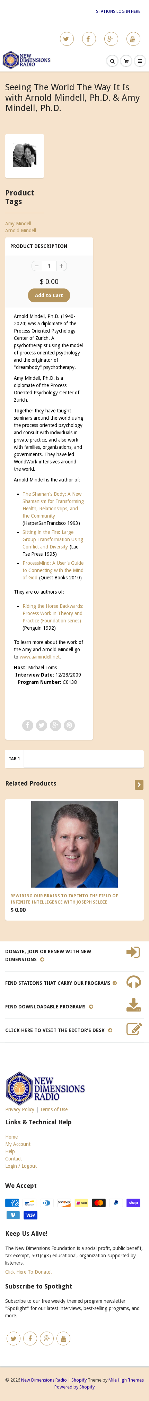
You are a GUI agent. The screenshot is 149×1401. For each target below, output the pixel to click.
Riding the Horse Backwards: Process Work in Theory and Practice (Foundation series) (53, 613)
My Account (17, 1144)
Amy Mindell (18, 223)
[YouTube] (133, 39)
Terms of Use (54, 1109)
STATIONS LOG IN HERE (118, 11)
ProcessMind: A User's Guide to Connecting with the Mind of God (53, 570)
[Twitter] (67, 39)
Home (11, 1137)
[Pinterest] (111, 39)
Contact (13, 1158)
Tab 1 (14, 758)
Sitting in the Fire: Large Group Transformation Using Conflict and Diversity (53, 539)
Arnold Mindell (20, 230)
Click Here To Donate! (28, 1272)
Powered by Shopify (74, 1387)
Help (10, 1151)
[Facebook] (89, 39)
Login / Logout (21, 1166)
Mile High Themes (126, 1380)
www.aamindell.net (40, 657)
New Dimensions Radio (44, 1380)
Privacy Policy (19, 1109)
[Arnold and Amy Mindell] (24, 155)
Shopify (79, 1380)
